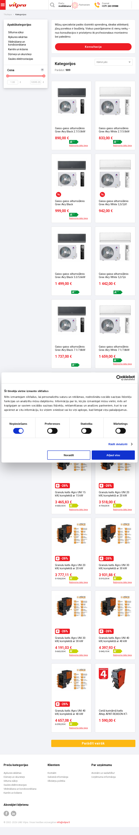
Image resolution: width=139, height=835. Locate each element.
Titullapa (8, 15)
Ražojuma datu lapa (78, 146)
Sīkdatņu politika (56, 781)
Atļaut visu (113, 455)
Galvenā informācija (58, 777)
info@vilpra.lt (63, 822)
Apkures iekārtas (18, 37)
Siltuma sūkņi (16, 32)
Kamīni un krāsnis (18, 49)
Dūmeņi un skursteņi (19, 54)
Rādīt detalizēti (118, 444)
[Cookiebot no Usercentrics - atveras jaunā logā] (119, 378)
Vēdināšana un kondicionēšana (17, 43)
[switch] (52, 431)
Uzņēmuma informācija (103, 777)
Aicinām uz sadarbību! (103, 773)
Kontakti (52, 773)
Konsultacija (93, 46)
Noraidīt (69, 455)
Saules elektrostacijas (20, 58)
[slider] (7, 76)
